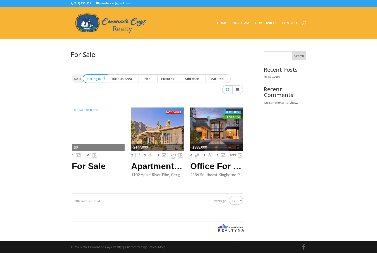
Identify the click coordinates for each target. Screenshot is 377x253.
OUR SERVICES (265, 23)
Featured (217, 78)
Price (147, 78)
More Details (98, 129)
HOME (222, 23)
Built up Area (122, 78)
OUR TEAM (240, 23)
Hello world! (272, 77)
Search (299, 56)
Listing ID (94, 78)
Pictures (167, 78)
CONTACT (290, 23)
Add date (192, 78)
